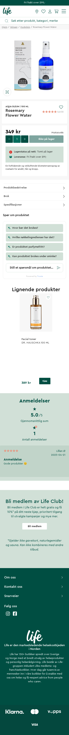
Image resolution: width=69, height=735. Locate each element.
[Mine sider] (50, 11)
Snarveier (11, 596)
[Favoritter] (43, 11)
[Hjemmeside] (7, 11)
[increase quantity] (24, 139)
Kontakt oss (13, 586)
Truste (40, 276)
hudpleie (25, 27)
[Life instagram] (8, 615)
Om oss (10, 577)
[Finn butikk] (36, 11)
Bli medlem (34, 526)
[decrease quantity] (9, 139)
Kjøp (45, 381)
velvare (13, 27)
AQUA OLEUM (12, 106)
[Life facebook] (15, 615)
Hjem (4, 27)
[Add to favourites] (61, 107)
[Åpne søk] (36, 21)
